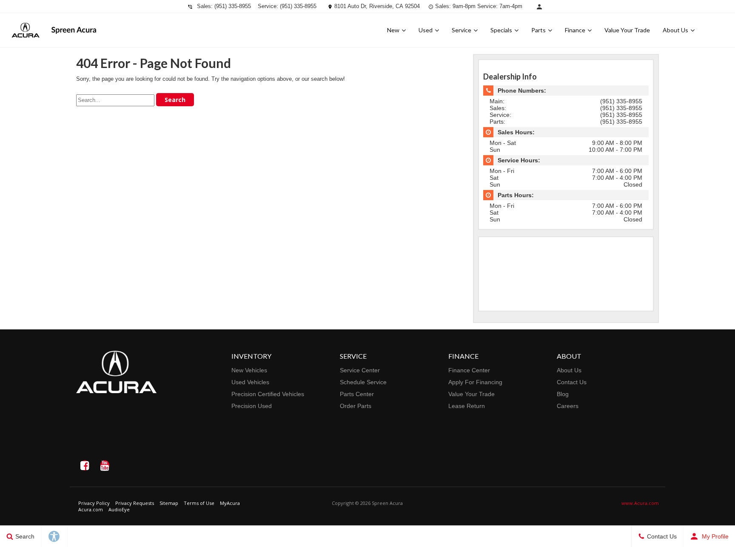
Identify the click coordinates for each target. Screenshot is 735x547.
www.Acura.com (640, 503)
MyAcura (230, 503)
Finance (575, 30)
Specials (501, 30)
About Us (675, 30)
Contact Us (572, 382)
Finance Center (469, 370)
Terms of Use (199, 503)
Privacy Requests (134, 503)
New (393, 30)
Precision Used (251, 405)
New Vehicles (249, 370)
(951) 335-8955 (232, 6)
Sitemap (169, 503)
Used (426, 30)
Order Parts (355, 405)
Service (461, 30)
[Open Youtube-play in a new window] (104, 465)
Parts (538, 30)
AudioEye (119, 509)
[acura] (26, 30)
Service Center (360, 370)
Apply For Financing (475, 382)
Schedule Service (363, 382)
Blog (563, 394)
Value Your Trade (627, 30)
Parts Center (357, 394)
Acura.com (90, 509)
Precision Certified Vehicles (267, 394)
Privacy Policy (94, 503)
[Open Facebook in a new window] (84, 465)
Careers (567, 405)
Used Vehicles (250, 382)
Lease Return (466, 405)
